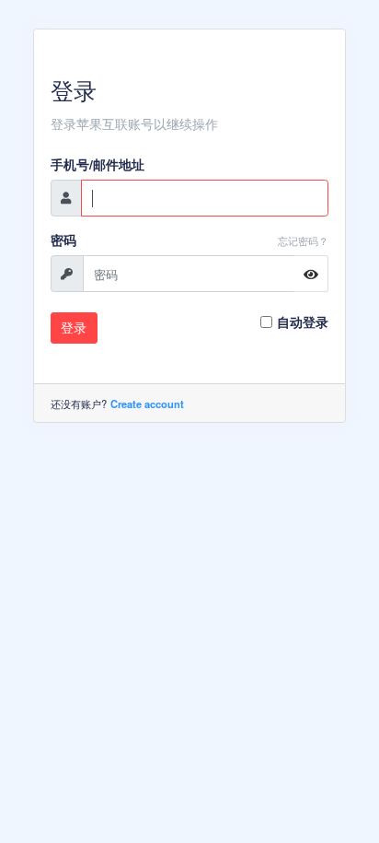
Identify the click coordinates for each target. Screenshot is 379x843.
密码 (63, 239)
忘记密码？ (303, 240)
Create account (147, 403)
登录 (73, 327)
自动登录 (302, 321)
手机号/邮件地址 (97, 164)
